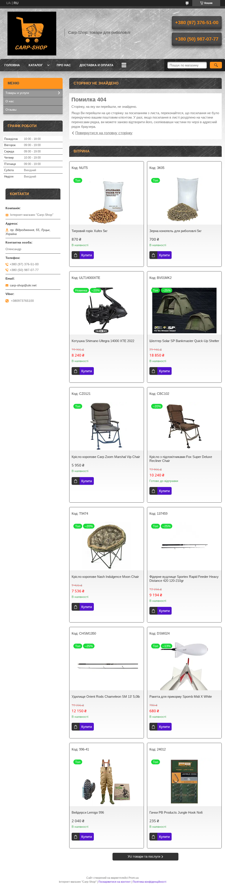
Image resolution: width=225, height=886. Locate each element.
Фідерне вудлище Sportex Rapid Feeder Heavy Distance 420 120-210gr (184, 578)
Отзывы (10, 109)
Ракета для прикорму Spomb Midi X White (180, 696)
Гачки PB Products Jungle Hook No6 (176, 812)
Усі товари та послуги (144, 856)
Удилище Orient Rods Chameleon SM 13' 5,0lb (106, 696)
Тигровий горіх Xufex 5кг (89, 231)
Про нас (64, 65)
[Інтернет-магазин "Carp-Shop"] (31, 32)
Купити (86, 255)
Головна (12, 65)
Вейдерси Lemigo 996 (88, 812)
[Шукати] (216, 65)
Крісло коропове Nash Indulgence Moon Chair (105, 576)
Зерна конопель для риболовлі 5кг (175, 231)
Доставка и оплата (96, 65)
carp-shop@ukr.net (23, 285)
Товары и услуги (17, 93)
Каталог (36, 65)
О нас (9, 101)
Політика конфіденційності (149, 881)
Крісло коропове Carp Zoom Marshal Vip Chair (106, 457)
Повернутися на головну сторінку (103, 133)
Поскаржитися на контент (114, 881)
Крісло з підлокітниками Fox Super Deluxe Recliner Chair (180, 459)
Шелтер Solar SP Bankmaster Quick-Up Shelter (184, 341)
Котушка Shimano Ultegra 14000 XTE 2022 (103, 341)
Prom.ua (134, 877)
